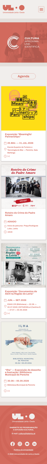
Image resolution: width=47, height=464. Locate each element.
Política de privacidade (23, 450)
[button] (41, 9)
